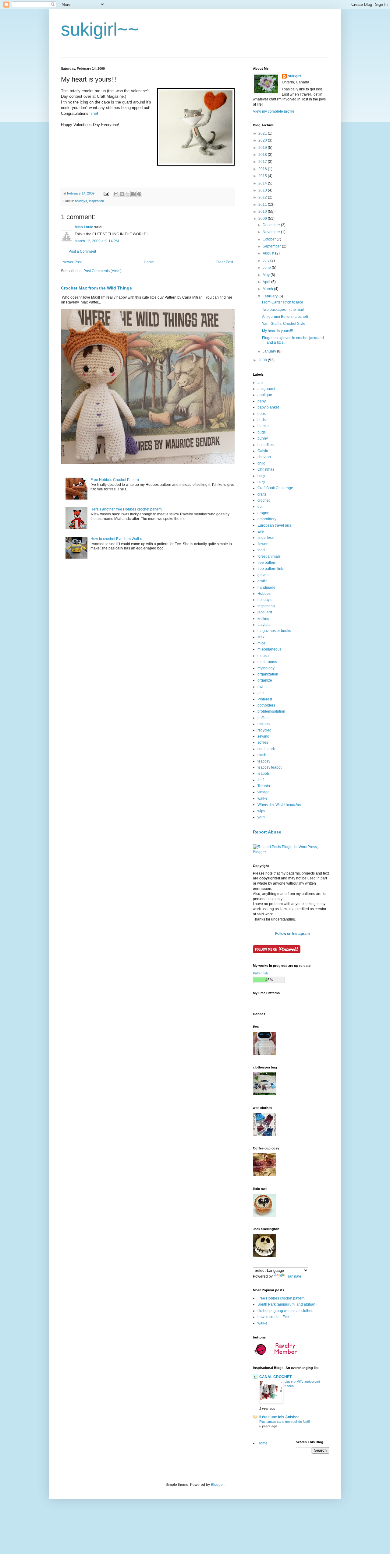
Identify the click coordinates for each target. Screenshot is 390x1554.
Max (260, 637)
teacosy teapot (269, 767)
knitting (263, 618)
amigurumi (266, 389)
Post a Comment (82, 251)
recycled (264, 730)
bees (261, 414)
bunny (262, 438)
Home (149, 262)
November (272, 232)
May (267, 275)
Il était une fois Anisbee (279, 1417)
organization (267, 674)
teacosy (263, 761)
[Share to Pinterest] (139, 194)
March (268, 289)
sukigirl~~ (100, 29)
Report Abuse (267, 832)
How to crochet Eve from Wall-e (116, 539)
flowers (263, 544)
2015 (263, 176)
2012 (263, 197)
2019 (263, 148)
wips (261, 811)
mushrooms (267, 662)
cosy (261, 476)
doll (260, 506)
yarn (261, 817)
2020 (263, 140)
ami (260, 383)
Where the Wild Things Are (279, 804)
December (272, 225)
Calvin (262, 451)
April (267, 282)
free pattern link (270, 569)
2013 (263, 190)
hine (93, 113)
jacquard (264, 612)
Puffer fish (260, 973)
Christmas (265, 469)
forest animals (269, 556)
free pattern (266, 562)
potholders (266, 705)
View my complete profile (273, 111)
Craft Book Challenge (275, 488)
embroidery (266, 519)
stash (261, 755)
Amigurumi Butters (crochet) (285, 316)
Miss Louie (84, 227)
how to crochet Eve (273, 1317)
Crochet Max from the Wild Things (96, 288)
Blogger (217, 1484)
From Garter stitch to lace (282, 302)
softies (262, 742)
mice (261, 643)
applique (264, 395)
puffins (262, 718)
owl (260, 687)
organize (264, 680)
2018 (263, 155)
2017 (263, 162)
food (261, 550)
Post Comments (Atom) (102, 271)
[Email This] (116, 194)
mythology (266, 668)
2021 (263, 133)
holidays (81, 201)
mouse (263, 656)
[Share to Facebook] (133, 194)
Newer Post (72, 262)
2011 (263, 204)
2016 (263, 169)
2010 (263, 211)
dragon (263, 513)
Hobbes (264, 593)
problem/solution (271, 711)
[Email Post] (106, 193)
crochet (263, 500)
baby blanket (268, 407)
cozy (261, 482)
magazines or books (274, 631)
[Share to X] (128, 194)
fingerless (265, 537)
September (272, 246)
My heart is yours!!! (277, 331)
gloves (262, 575)
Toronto (263, 786)
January (270, 351)
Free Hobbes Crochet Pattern (114, 480)
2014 (263, 183)
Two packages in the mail (283, 309)
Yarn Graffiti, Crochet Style (283, 323)
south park (266, 749)
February (270, 296)
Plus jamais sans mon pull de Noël (284, 1421)
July (266, 260)
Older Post (224, 262)
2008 (263, 360)
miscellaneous (269, 649)
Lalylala (264, 625)
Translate (293, 1276)
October (270, 239)
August (269, 253)
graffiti (262, 581)
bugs (261, 432)
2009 (263, 218)
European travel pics (274, 525)
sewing (263, 736)
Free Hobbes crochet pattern (281, 1298)
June (267, 267)
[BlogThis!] (122, 194)
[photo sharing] (196, 164)
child (261, 463)
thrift (260, 780)
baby (261, 401)
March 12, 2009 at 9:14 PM (97, 241)
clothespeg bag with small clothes (285, 1311)
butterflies (265, 445)
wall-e (262, 798)
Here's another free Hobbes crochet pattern (126, 509)
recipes (263, 724)
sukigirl (294, 76)
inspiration (96, 201)
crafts (261, 494)
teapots (263, 773)
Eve (260, 531)
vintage (263, 792)
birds (261, 420)
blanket (263, 426)
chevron (264, 457)
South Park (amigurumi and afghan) (287, 1304)
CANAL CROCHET (275, 1377)
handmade (266, 587)
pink (260, 693)
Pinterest (264, 699)
